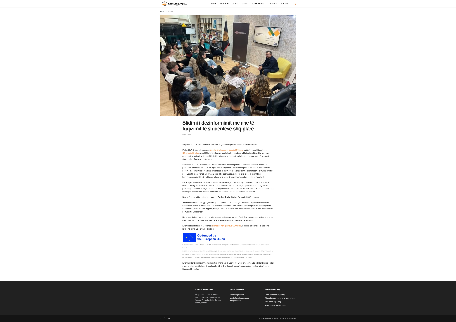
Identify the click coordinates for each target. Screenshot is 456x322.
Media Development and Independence (239, 299)
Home (213, 3)
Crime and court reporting (275, 294)
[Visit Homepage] (174, 3)
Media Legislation (237, 294)
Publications (258, 3)
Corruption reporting (273, 301)
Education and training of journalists (279, 298)
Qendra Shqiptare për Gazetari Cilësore (226, 149)
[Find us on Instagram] (164, 318)
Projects (272, 3)
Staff (235, 3)
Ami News (169, 11)
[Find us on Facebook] (160, 318)
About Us (224, 3)
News (244, 3)
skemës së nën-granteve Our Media (226, 225)
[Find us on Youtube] (169, 318)
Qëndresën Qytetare (190, 153)
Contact (285, 3)
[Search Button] (295, 3)
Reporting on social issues (275, 305)
